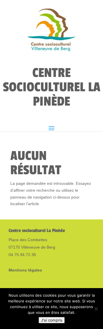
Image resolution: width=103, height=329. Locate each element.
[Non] (96, 309)
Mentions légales (25, 270)
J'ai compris (51, 320)
